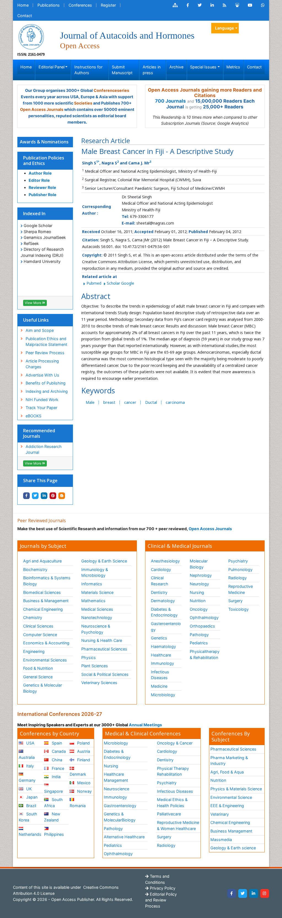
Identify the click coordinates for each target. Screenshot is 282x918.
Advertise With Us (42, 375)
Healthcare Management (116, 777)
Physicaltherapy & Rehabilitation (204, 654)
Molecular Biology (199, 564)
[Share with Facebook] (26, 495)
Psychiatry (238, 561)
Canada (58, 751)
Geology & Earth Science (104, 561)
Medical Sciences (97, 609)
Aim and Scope (40, 330)
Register (108, 5)
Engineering (34, 651)
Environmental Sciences (45, 660)
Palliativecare (169, 814)
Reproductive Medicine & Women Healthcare (178, 825)
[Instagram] (264, 893)
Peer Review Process (45, 352)
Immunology (162, 663)
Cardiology (161, 569)
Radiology (237, 577)
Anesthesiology (165, 561)
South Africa (53, 802)
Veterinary (219, 814)
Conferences (80, 5)
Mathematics (93, 600)
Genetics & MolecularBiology (119, 817)
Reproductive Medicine (240, 589)
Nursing (197, 592)
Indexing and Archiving (47, 391)
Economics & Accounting (46, 643)
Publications (48, 5)
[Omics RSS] (224, 5)
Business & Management (46, 600)
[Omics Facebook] (187, 5)
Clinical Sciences (38, 626)
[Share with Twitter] (35, 495)
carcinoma (175, 402)
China (56, 759)
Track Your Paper (41, 407)
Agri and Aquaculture (42, 561)
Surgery (235, 600)
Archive (176, 67)
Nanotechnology (96, 617)
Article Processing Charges (42, 364)
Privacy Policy (162, 888)
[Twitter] (242, 893)
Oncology (199, 609)
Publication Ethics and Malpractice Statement (46, 341)
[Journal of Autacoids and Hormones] (31, 36)
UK (28, 788)
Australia (27, 757)
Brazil (30, 805)
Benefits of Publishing (46, 383)
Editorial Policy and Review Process (161, 900)
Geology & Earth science (233, 847)
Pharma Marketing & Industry (229, 760)
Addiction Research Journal (44, 449)
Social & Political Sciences (105, 674)
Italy (29, 766)
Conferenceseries (111, 90)
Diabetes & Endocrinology (164, 612)
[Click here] (175, 5)
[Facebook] (231, 893)
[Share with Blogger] (61, 495)
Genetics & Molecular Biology (42, 688)
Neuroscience (116, 788)
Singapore (53, 791)
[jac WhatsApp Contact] (263, 5)
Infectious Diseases (160, 674)
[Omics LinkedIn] (212, 5)
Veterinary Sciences (99, 682)
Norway (84, 791)
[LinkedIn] (253, 893)
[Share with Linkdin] (44, 495)
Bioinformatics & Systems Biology (46, 580)
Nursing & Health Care (101, 640)
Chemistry (32, 617)
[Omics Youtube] (250, 5)
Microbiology (163, 694)
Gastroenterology (120, 805)
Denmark (78, 774)
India (56, 776)
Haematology (163, 646)
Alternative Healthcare (124, 836)
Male (90, 402)
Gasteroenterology (166, 626)
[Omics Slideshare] (237, 5)
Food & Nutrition (38, 668)
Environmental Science (231, 797)
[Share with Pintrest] (53, 495)
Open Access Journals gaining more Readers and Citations (205, 92)
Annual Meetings (145, 724)
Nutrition (197, 600)
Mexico (83, 782)
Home (23, 5)
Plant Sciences (94, 665)
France (57, 768)
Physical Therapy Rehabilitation (173, 771)
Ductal (151, 402)
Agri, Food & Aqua (227, 772)
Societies (83, 103)
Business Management (231, 831)
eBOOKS (33, 415)
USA (29, 743)
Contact (24, 15)
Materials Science (97, 592)
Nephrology (201, 575)
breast (109, 402)
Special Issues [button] (203, 67)
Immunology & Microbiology (94, 572)
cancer (130, 402)
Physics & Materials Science (236, 788)
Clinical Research (159, 580)
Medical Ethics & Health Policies (172, 802)
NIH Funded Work (42, 399)
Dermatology (163, 600)
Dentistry (159, 592)
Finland (83, 759)
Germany (27, 780)
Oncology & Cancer (174, 743)
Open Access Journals (41, 109)
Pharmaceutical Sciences (104, 649)
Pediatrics (199, 643)
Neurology (199, 583)
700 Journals (170, 101)
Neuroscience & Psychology (95, 629)
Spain (56, 743)
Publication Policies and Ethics (43, 160)
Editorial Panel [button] (51, 67)
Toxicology (238, 609)
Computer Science (40, 634)
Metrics (233, 67)
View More (33, 303)
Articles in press (152, 70)
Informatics (91, 583)
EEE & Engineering (227, 805)
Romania (78, 805)
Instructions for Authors (88, 70)
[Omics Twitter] (199, 5)
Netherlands (30, 834)
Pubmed (94, 283)
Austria (83, 751)
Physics (88, 657)
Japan (31, 797)
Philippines (54, 834)
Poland (83, 743)
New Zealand (52, 817)
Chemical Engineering (43, 609)
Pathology (199, 634)
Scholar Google (120, 283)
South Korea (28, 817)
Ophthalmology (204, 617)
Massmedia (221, 839)
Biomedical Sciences (42, 592)
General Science (38, 676)
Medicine (159, 686)
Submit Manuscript (122, 70)
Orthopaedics (202, 626)
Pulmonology (240, 569)
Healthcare (161, 655)
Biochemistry (35, 569)
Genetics (159, 638)
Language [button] (224, 28)
